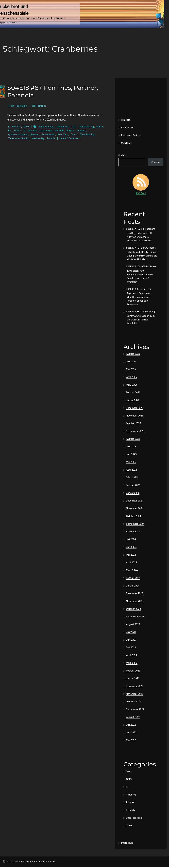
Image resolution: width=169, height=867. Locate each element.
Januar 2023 (132, 678)
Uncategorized (134, 817)
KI (9, 126)
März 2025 (131, 477)
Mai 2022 (131, 740)
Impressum (127, 127)
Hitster (17, 130)
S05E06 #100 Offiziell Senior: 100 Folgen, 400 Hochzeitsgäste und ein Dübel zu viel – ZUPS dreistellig (141, 274)
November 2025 (134, 415)
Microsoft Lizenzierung (40, 130)
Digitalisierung (86, 126)
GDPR (129, 779)
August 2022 (133, 717)
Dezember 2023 (134, 593)
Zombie (51, 138)
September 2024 (135, 523)
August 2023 (133, 624)
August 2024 (133, 531)
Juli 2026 (131, 361)
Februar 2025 (133, 485)
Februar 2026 (133, 392)
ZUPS (26, 126)
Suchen (122, 155)
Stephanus (39, 106)
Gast (128, 771)
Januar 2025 (132, 492)
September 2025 (135, 431)
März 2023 (131, 662)
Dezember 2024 (134, 500)
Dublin (99, 126)
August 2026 (133, 353)
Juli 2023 (131, 632)
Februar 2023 (133, 670)
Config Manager (46, 126)
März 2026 (131, 384)
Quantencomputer (18, 134)
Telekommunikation (18, 138)
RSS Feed (141, 193)
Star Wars (62, 134)
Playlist (70, 130)
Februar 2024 (133, 577)
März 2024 (131, 570)
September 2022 (135, 709)
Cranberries (63, 126)
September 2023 (135, 616)
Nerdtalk (59, 130)
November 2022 (134, 693)
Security (16, 126)
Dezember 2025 (134, 407)
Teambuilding (87, 134)
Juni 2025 (131, 454)
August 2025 (133, 438)
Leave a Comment (70, 138)
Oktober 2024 (133, 516)
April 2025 (131, 469)
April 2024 (131, 562)
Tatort (73, 134)
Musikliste (126, 143)
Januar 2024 (132, 585)
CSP (74, 126)
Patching (131, 794)
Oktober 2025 (133, 423)
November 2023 (134, 601)
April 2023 (131, 655)
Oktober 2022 (133, 701)
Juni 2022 (131, 732)
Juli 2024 (131, 539)
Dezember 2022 (134, 686)
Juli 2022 (131, 724)
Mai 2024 (131, 554)
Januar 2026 (132, 400)
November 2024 (134, 508)
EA (9, 130)
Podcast (81, 130)
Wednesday (38, 138)
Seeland (35, 134)
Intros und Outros (131, 135)
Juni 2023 (131, 639)
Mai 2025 (131, 462)
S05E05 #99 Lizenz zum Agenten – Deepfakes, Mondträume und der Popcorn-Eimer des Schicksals (139, 297)
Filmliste (125, 119)
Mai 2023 (131, 647)
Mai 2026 (131, 369)
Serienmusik (48, 134)
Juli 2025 (131, 446)
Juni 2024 (131, 547)
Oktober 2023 (133, 608)
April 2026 (131, 377)
